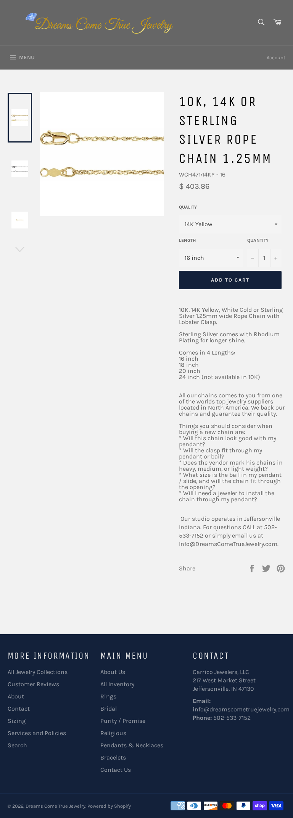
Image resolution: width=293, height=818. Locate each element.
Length (187, 240)
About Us (112, 671)
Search (17, 745)
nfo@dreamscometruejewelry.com (242, 709)
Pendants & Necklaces (131, 745)
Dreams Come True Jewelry (55, 806)
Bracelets (113, 757)
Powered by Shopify (109, 806)
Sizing (17, 720)
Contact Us (115, 769)
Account (276, 57)
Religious (113, 733)
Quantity (258, 240)
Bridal (108, 708)
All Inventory (117, 684)
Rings (108, 696)
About (16, 696)
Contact (19, 708)
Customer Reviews (33, 684)
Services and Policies (37, 733)
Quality (188, 207)
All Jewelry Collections (38, 671)
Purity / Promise (122, 720)
